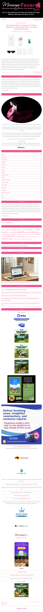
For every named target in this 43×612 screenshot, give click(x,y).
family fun (4, 232)
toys (39, 236)
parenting (20, 236)
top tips (37, 236)
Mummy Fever (21, 609)
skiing (33, 236)
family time (27, 232)
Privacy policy (4, 603)
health (13, 234)
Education (3, 162)
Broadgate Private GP (21, 538)
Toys (2, 195)
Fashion (3, 167)
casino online (26, 495)
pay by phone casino (17, 492)
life (24, 234)
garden (3, 234)
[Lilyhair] (21, 563)
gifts (10, 234)
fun (1, 234)
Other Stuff (4, 185)
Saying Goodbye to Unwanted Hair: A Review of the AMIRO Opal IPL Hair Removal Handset (21, 27)
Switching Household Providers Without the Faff (16, 282)
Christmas (3, 157)
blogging (11, 229)
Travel (2, 197)
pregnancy (30, 236)
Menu (4, 19)
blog (9, 229)
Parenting (3, 187)
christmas (19, 229)
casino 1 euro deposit (21, 581)
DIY (33, 229)
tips (35, 236)
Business (3, 154)
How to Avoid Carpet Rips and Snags (18, 295)
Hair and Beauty (21, 23)
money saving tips (31, 234)
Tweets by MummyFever (6, 222)
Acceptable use (4, 602)
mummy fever (10, 236)
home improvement (18, 234)
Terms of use (4, 604)
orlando (16, 236)
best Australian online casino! (24, 498)
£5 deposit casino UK (26, 484)
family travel (34, 232)
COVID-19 (28, 229)
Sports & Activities (5, 192)
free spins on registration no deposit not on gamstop (21, 575)
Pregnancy (3, 190)
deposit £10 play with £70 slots (32, 487)
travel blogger (9, 239)
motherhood (37, 234)
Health (2, 177)
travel (3, 239)
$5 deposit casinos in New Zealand (17, 479)
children (14, 229)
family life (20, 232)
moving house (3, 236)
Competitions (4, 159)
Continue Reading (38, 72)
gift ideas (7, 234)
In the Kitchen (4, 182)
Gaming (3, 172)
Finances (3, 169)
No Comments (28, 31)
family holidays (14, 232)
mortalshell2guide (5, 298)
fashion (40, 232)
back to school (6, 229)
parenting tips (25, 236)
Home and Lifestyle (5, 180)
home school (22, 234)
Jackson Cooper (4, 292)
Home (2, 601)
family (38, 229)
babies (2, 229)
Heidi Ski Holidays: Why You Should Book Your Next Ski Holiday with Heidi (25, 292)
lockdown (27, 234)
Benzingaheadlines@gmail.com (23, 446)
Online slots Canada (7, 502)
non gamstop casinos (21, 572)
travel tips (24, 239)
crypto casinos (25, 578)
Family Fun (3, 164)
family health (9, 232)
